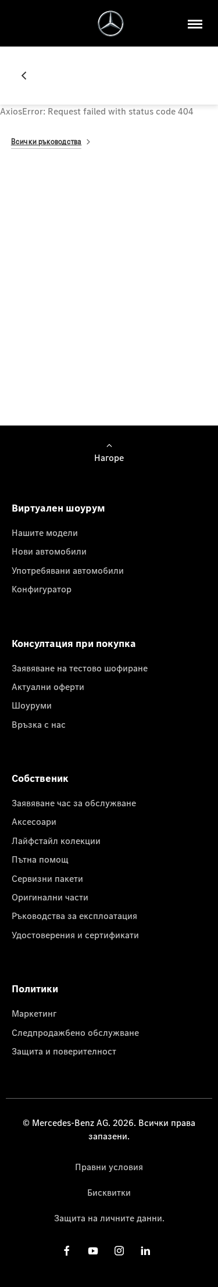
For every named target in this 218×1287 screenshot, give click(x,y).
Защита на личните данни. (109, 1218)
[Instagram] (119, 1250)
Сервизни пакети (47, 878)
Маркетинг (34, 1013)
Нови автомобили (49, 551)
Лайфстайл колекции (56, 840)
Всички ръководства (46, 141)
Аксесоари (34, 821)
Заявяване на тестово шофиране (80, 668)
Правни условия (109, 1166)
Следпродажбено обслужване (75, 1032)
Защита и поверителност (64, 1051)
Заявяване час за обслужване (74, 803)
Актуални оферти (48, 686)
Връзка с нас (39, 724)
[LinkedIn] (145, 1250)
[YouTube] (93, 1250)
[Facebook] (67, 1250)
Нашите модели (45, 532)
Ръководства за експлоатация (74, 915)
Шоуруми (32, 705)
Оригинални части (50, 897)
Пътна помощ (40, 859)
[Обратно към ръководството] (28, 75)
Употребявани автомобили (68, 570)
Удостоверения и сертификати (75, 935)
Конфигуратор (42, 589)
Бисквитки (109, 1192)
